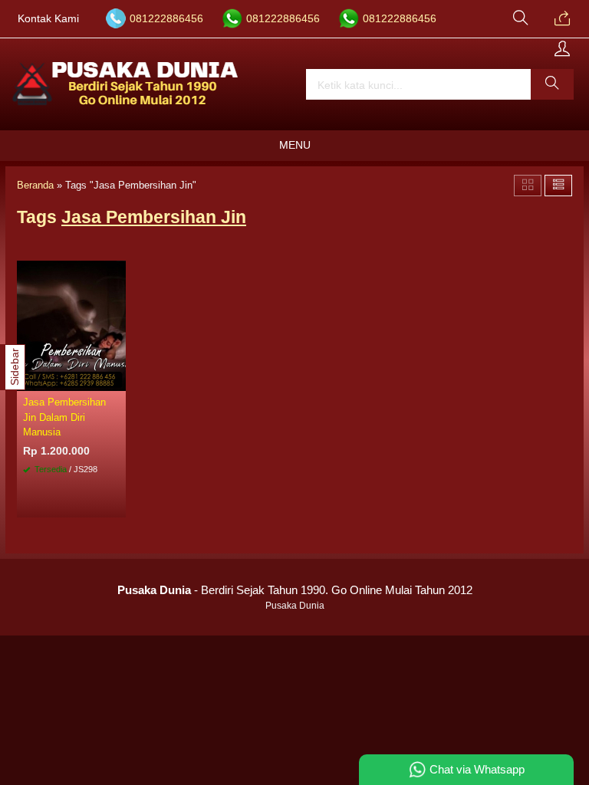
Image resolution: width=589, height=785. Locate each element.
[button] (552, 84)
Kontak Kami (48, 19)
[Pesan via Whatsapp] (562, 19)
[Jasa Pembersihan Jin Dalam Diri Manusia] (71, 325)
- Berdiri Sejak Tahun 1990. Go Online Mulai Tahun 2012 (294, 589)
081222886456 (166, 19)
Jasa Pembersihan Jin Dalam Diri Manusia (64, 416)
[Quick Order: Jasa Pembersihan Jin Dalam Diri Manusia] (116, 378)
